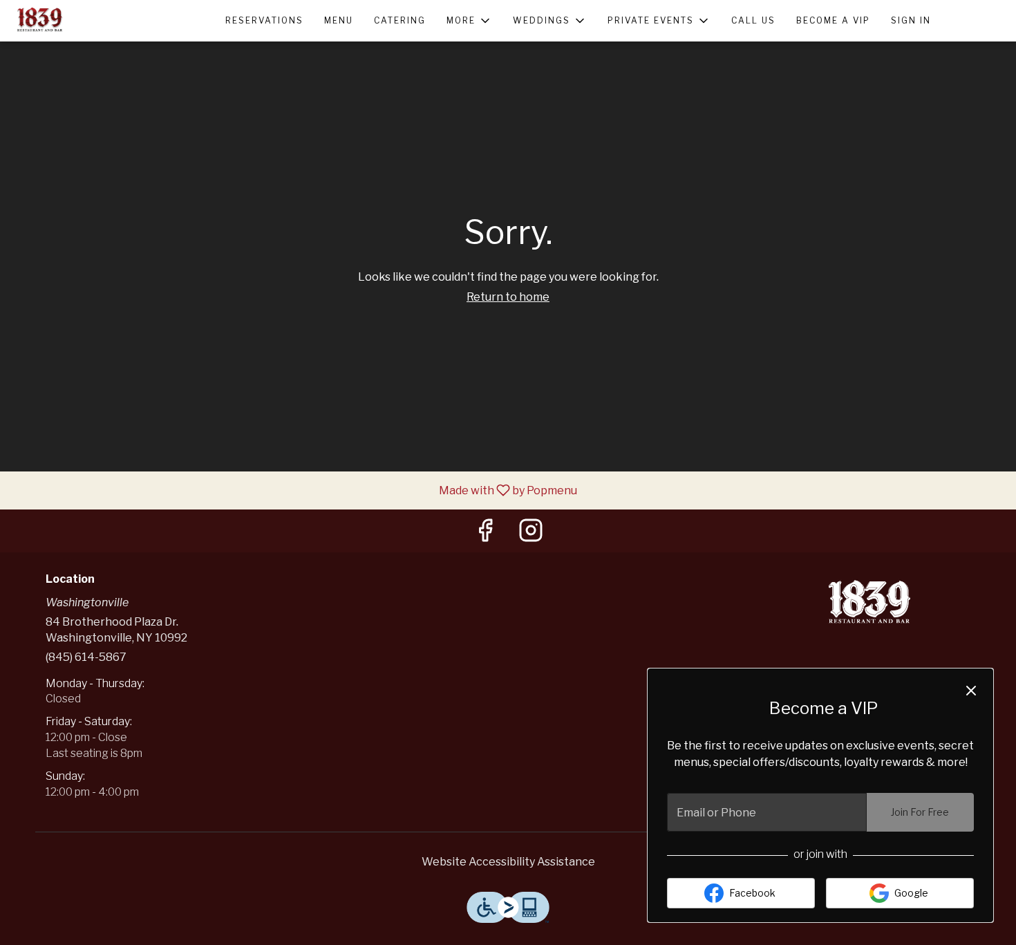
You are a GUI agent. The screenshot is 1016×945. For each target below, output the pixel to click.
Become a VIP (833, 20)
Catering (400, 20)
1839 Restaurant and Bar (871, 604)
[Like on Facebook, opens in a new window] (485, 534)
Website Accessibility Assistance (508, 861)
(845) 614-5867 (86, 657)
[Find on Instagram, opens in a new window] (530, 534)
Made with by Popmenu (293, 489)
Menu (338, 20)
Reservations (264, 20)
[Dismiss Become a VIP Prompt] (971, 690)
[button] (469, 21)
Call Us (753, 20)
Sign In (911, 20)
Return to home (508, 296)
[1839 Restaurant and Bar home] (73, 20)
